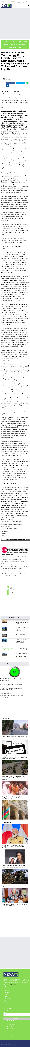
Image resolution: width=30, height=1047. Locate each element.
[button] (23, 2)
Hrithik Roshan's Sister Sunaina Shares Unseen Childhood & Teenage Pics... (22, 648)
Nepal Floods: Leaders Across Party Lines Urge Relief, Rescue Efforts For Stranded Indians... (13, 778)
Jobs (4, 1000)
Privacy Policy (6, 992)
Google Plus (12, 1029)
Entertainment (9, 47)
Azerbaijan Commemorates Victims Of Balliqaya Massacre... (12, 821)
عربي (19, 2)
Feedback (5, 1002)
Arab (20, 41)
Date (3, 78)
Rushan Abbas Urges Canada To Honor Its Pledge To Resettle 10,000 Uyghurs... (13, 866)
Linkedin (11, 1033)
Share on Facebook (11, 82)
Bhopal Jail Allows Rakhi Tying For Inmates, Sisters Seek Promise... (14, 797)
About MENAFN (7, 998)
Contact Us (6, 994)
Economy (13, 44)
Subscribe (16, 1018)
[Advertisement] (15, 23)
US (5, 41)
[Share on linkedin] (7, 85)
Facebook (12, 1024)
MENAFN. (11, 1042)
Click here (13, 984)
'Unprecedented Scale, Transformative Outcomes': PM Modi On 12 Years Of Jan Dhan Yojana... (13, 846)
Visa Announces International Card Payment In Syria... (22, 622)
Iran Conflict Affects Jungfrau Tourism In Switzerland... (20, 629)
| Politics (5, 44)
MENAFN (4, 92)
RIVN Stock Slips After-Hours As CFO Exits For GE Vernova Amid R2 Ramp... (22, 655)
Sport (19, 47)
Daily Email (12, 1031)
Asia (25, 41)
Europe (13, 41)
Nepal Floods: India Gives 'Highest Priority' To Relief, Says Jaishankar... (14, 905)
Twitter (11, 1026)
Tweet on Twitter (20, 82)
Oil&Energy (23, 44)
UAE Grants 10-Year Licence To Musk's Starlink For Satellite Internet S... (22, 641)
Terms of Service (7, 990)
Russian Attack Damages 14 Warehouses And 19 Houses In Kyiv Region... (14, 737)
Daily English (7, 1008)
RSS (10, 1035)
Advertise (5, 996)
